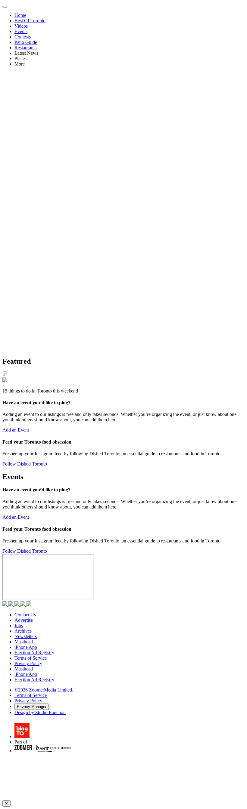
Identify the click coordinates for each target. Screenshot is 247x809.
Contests (22, 36)
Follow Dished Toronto (24, 463)
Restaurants (25, 47)
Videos (21, 26)
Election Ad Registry (34, 652)
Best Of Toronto (29, 20)
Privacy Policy (28, 663)
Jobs (18, 625)
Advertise (23, 620)
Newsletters (25, 636)
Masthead (23, 641)
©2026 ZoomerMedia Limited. (43, 689)
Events (20, 31)
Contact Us (25, 614)
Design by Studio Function (40, 712)
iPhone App (25, 647)
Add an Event (15, 429)
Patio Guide (25, 42)
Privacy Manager (31, 706)
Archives (23, 630)
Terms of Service (30, 658)
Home (20, 15)
